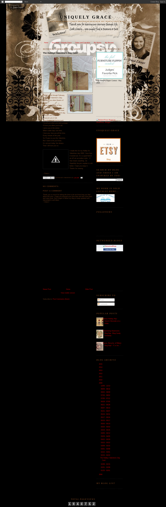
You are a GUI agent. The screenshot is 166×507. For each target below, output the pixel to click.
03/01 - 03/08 (106, 449)
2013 (101, 370)
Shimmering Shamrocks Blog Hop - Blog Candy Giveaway (112, 333)
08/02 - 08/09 (106, 392)
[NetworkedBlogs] (109, 246)
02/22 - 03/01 (106, 452)
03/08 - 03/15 (106, 446)
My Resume (109, 43)
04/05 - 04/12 (106, 433)
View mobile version (68, 293)
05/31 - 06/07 (106, 411)
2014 (101, 367)
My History (97, 43)
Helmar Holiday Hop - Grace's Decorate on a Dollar (111, 321)
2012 (101, 373)
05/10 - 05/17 (106, 420)
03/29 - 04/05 (106, 436)
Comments (103, 304)
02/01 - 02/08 (106, 467)
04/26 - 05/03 (106, 427)
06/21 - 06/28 (106, 405)
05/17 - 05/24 (106, 417)
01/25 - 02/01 (106, 470)
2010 (101, 380)
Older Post (89, 289)
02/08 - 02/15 (106, 464)
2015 (101, 364)
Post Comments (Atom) (61, 299)
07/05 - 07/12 (106, 398)
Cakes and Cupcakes (82, 43)
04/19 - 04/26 (106, 430)
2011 (101, 377)
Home (46, 43)
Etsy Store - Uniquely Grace (62, 43)
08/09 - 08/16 (106, 389)
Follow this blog (109, 249)
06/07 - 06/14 (106, 408)
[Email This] (44, 178)
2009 (101, 383)
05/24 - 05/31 (106, 414)
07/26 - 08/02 (106, 395)
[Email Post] (81, 177)
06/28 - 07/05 (106, 401)
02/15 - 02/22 (106, 455)
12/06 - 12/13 (106, 386)
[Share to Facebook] (51, 178)
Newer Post (47, 289)
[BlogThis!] (46, 178)
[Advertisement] (61, 271)
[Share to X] (48, 178)
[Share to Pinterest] (53, 178)
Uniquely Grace (86, 17)
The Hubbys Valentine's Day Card (60, 53)
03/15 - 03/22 (106, 442)
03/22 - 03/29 (106, 439)
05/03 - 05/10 (106, 424)
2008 (101, 474)
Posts (101, 300)
